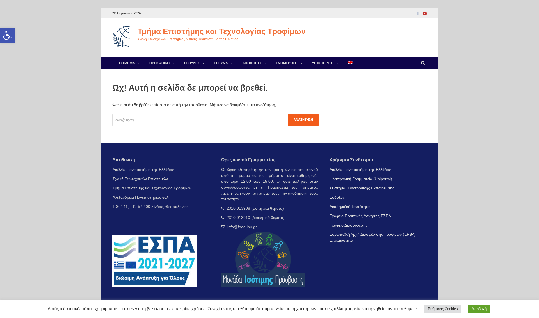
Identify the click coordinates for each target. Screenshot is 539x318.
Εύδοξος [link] (337, 197)
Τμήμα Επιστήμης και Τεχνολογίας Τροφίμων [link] (222, 31)
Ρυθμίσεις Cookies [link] (443, 309)
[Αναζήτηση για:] (215, 120)
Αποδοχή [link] (479, 309)
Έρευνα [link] (221, 63)
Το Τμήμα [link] (126, 63)
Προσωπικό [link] (159, 63)
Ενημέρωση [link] (287, 63)
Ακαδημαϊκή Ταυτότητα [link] (350, 206)
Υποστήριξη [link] (323, 63)
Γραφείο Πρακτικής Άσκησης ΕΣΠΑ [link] (360, 216)
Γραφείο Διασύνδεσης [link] (348, 225)
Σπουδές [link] (192, 63)
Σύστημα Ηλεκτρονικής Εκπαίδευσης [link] (362, 188)
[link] (7, 35)
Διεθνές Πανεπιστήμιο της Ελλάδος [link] (360, 169)
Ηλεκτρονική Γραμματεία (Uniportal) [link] (361, 179)
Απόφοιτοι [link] (251, 63)
